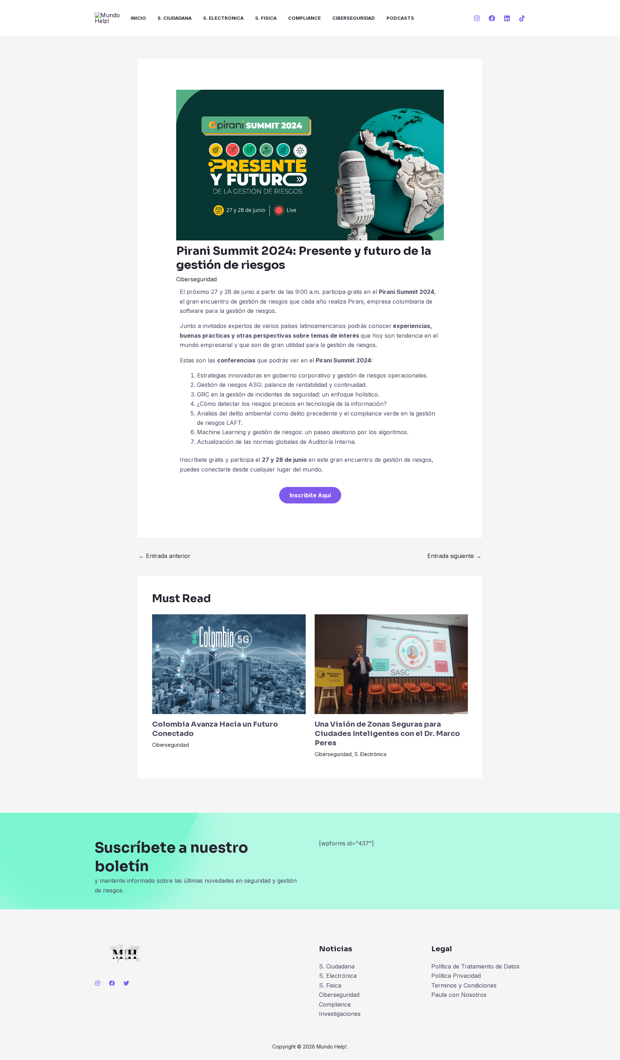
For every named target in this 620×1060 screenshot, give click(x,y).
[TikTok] (522, 18)
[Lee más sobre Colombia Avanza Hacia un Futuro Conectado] (229, 663)
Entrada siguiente (454, 555)
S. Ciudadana (175, 18)
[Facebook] (492, 18)
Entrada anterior (164, 555)
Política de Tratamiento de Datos (475, 966)
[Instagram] (477, 18)
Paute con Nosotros (459, 994)
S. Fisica (266, 18)
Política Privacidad (456, 975)
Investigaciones (340, 1013)
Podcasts (400, 18)
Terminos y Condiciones (464, 985)
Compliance (304, 18)
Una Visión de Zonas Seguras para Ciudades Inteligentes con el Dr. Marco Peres (387, 733)
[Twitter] (126, 983)
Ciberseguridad (353, 18)
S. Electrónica (223, 18)
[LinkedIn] (507, 18)
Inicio (138, 18)
